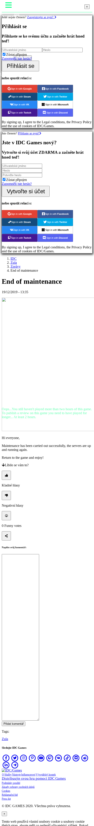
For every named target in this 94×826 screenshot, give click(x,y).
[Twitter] (14, 757)
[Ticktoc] (67, 757)
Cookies (6, 790)
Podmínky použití (11, 782)
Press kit (6, 798)
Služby (8, 774)
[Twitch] (49, 757)
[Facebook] (6, 757)
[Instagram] (23, 757)
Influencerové (28, 774)
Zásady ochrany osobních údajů (18, 786)
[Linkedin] (6, 764)
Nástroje (16, 774)
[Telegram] (14, 764)
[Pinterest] (32, 757)
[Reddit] (84, 757)
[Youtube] (41, 757)
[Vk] (58, 757)
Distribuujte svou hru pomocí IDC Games (34, 778)
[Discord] (76, 757)
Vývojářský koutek (46, 774)
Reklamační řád (10, 794)
